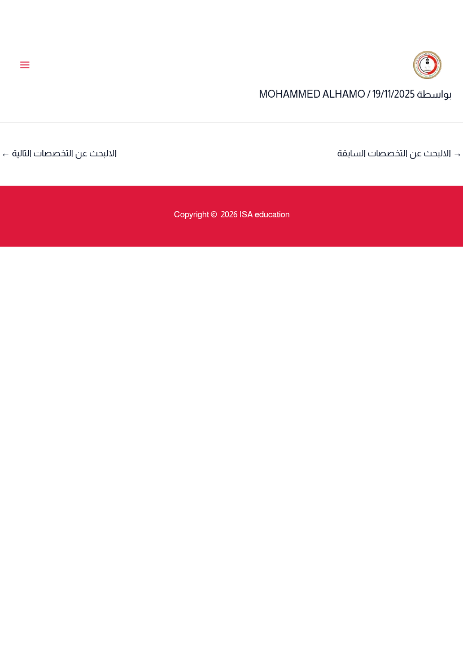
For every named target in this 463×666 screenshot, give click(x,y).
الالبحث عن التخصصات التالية (59, 153)
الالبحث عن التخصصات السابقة (399, 153)
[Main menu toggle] (24, 65)
